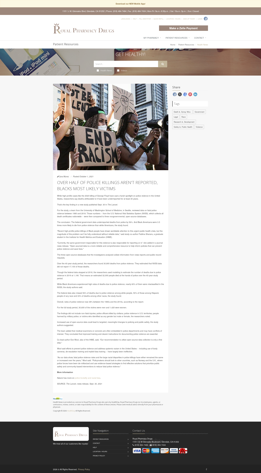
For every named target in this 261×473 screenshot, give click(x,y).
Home (172, 44)
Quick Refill (158, 19)
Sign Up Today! (189, 19)
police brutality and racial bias (87, 377)
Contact (199, 37)
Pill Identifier (145, 19)
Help (135, 19)
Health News (106, 70)
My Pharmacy (151, 37)
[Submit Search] (162, 64)
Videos (124, 70)
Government (199, 112)
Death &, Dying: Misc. (182, 112)
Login (200, 19)
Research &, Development (184, 122)
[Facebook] (206, 19)
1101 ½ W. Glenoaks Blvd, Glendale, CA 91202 (83, 11)
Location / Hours (173, 19)
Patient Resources (176, 37)
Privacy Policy (99, 456)
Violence (199, 127)
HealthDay (71, 411)
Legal (176, 117)
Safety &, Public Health (183, 127)
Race (183, 117)
